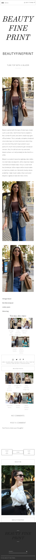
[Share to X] (16, 359)
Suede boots (15, 350)
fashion (16, 362)
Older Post (29, 452)
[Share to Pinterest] (23, 359)
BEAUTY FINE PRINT (18, 29)
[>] (26, 551)
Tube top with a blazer (9, 388)
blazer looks (10, 362)
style (27, 362)
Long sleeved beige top (18, 333)
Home (18, 452)
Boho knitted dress (21, 351)
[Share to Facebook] (20, 359)
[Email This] (13, 359)
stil (24, 362)
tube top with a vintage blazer (20, 363)
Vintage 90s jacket (11, 333)
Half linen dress (24, 332)
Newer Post (6, 452)
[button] (5, 3)
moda (20, 362)
